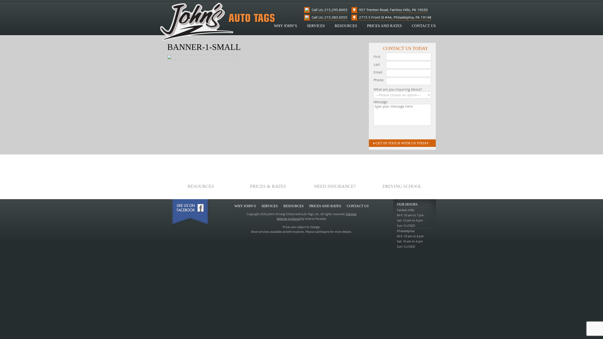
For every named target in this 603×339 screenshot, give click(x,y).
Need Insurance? (335, 186)
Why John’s (285, 26)
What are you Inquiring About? (398, 89)
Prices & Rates (268, 186)
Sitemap (351, 214)
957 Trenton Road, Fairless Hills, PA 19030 (393, 9)
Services (316, 26)
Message (380, 102)
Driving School (402, 186)
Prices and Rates (384, 26)
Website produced (289, 219)
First (377, 56)
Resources (346, 26)
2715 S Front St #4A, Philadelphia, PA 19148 (395, 17)
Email (378, 72)
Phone (378, 80)
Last (377, 64)
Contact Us (424, 26)
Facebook (191, 212)
